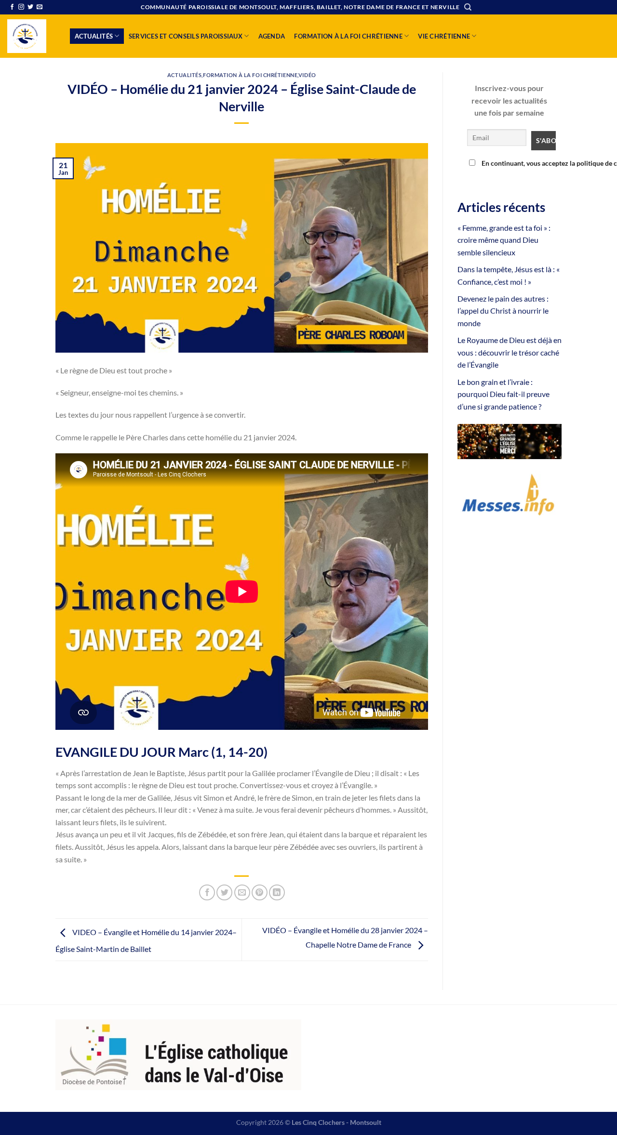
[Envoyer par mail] (242, 892)
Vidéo (307, 75)
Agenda (271, 36)
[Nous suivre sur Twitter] (30, 7)
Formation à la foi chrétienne (348, 36)
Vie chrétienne (444, 36)
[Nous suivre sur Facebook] (12, 7)
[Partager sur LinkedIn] (277, 892)
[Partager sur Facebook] (207, 892)
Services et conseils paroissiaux (185, 36)
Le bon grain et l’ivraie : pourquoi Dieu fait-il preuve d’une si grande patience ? (503, 394)
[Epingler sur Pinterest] (260, 892)
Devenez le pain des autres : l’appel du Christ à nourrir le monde (503, 311)
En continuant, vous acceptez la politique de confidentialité (516, 163)
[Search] (467, 7)
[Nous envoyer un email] (39, 7)
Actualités (94, 36)
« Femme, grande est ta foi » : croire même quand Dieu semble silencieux (503, 240)
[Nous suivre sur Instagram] (21, 7)
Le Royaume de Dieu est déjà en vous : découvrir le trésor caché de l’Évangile (509, 352)
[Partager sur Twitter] (224, 892)
